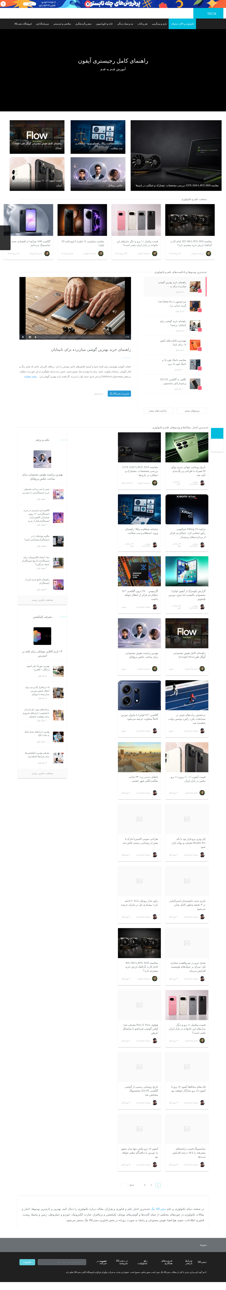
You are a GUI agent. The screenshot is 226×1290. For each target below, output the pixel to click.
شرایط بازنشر (188, 1262)
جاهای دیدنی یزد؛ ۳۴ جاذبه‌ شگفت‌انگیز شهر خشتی (143, 779)
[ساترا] (190, 1245)
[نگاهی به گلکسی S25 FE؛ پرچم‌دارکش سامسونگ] (147, 389)
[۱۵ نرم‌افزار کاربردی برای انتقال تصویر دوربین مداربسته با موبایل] (58, 693)
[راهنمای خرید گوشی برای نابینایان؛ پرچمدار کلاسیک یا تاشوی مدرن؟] (147, 331)
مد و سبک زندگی (125, 23)
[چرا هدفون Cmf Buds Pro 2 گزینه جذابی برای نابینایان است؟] (147, 311)
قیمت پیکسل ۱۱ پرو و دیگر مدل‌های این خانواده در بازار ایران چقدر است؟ (187, 1028)
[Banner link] (113, 4)
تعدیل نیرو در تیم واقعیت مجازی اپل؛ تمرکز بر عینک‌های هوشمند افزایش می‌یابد (188, 966)
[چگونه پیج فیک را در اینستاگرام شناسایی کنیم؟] (58, 541)
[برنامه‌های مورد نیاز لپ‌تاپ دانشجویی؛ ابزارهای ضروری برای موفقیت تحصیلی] (58, 715)
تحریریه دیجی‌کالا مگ (119, 393)
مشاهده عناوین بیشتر (42, 600)
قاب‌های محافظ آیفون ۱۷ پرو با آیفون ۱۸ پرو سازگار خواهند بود (188, 1088)
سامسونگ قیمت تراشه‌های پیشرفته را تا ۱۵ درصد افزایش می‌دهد (189, 1152)
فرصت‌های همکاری (166, 1262)
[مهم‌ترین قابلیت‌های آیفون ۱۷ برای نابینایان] (147, 350)
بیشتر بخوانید (30, 376)
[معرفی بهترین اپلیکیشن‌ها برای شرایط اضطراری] (58, 758)
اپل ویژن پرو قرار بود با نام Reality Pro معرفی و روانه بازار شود (189, 843)
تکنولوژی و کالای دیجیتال (182, 23)
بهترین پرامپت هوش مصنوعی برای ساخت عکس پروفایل (141, 655)
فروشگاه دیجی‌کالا (23, 23)
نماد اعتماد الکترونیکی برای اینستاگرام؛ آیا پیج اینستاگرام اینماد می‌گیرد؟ (35, 561)
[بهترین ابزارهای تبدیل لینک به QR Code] (58, 736)
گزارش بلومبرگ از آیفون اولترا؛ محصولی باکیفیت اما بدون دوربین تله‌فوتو (187, 595)
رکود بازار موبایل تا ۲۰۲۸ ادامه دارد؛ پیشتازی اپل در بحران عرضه (139, 902)
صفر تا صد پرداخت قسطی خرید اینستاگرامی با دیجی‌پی (35, 491)
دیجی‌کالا (202, 1262)
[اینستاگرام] (27, 1272)
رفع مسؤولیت (142, 1262)
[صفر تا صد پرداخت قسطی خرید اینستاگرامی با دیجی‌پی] (58, 494)
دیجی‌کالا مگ (158, 1208)
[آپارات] (39, 1272)
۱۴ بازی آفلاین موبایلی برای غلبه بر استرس (42, 653)
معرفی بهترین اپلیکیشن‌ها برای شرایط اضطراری (37, 755)
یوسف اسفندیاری (193, 483)
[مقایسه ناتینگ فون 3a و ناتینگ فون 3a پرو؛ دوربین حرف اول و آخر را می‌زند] (147, 369)
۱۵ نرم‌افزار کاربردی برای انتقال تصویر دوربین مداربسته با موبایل (37, 691)
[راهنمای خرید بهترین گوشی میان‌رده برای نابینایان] (147, 292)
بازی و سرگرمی (159, 23)
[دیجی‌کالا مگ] (217, 433)
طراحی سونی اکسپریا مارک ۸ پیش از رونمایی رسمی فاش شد (140, 841)
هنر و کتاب (142, 23)
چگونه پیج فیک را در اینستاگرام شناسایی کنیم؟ (36, 538)
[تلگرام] (20, 1272)
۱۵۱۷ (131, 1185)
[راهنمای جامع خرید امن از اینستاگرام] (58, 584)
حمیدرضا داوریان (143, 483)
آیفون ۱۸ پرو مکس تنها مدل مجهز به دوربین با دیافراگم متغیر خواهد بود (139, 1152)
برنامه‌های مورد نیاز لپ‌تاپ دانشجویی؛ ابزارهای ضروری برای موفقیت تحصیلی (36, 713)
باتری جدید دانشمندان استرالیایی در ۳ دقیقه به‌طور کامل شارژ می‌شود (187, 904)
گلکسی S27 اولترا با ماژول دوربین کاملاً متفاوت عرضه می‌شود (139, 717)
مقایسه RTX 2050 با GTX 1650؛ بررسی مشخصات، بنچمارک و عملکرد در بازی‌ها (140, 471)
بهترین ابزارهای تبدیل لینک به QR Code (36, 734)
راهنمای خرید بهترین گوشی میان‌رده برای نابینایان (91, 349)
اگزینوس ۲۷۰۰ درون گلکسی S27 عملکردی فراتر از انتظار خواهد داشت (140, 595)
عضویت (27, 1262)
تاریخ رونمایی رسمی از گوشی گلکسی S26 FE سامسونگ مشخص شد (141, 1090)
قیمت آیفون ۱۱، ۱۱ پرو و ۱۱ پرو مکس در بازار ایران (188, 779)
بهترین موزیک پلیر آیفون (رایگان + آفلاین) (37, 668)
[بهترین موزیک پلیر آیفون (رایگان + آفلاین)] (58, 671)
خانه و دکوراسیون (104, 23)
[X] (33, 1272)
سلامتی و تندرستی (62, 23)
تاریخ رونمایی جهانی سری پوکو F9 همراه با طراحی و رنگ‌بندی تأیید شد (188, 471)
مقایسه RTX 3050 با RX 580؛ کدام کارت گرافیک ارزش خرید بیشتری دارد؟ (141, 966)
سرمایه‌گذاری (42, 23)
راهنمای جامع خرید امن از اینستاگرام (37, 581)
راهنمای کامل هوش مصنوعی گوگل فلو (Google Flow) (189, 655)
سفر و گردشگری (83, 23)
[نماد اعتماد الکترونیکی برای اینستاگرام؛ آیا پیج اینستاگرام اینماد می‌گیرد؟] (58, 563)
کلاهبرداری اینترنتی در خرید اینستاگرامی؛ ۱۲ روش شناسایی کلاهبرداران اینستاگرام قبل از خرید (36, 515)
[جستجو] (217, 446)
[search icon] (7, 24)
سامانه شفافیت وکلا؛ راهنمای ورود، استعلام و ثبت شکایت (141, 531)
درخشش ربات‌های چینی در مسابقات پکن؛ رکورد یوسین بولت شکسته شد (187, 719)
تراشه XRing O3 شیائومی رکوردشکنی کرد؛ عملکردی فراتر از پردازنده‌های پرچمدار (188, 533)
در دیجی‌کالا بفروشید (122, 1262)
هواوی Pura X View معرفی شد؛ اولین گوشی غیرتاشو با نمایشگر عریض (140, 1028)
